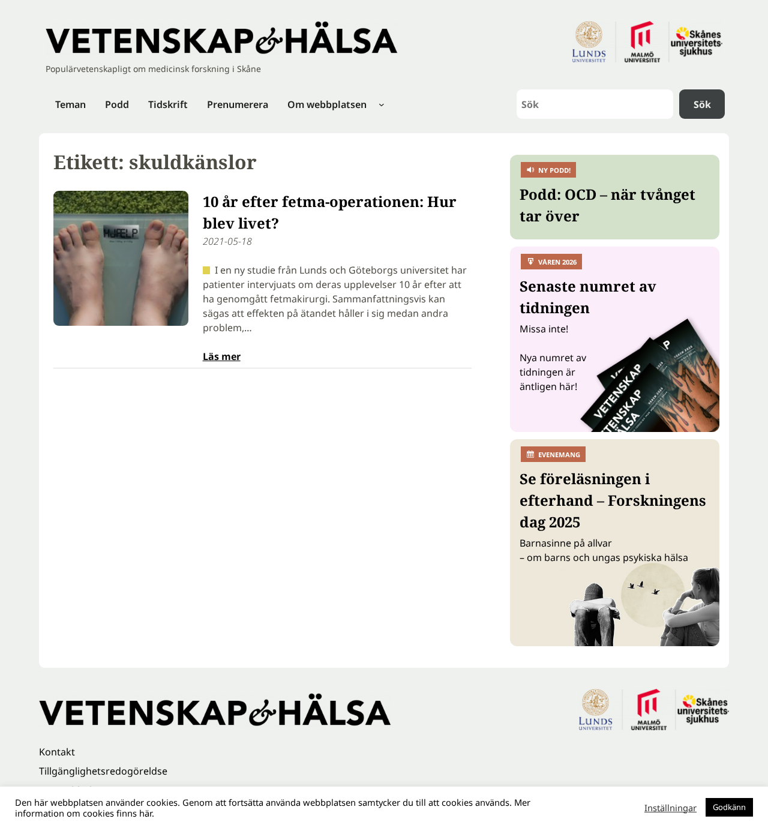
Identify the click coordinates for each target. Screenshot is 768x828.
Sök (702, 104)
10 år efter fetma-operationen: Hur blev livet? (330, 212)
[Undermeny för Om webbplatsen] (382, 104)
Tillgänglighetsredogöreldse (103, 771)
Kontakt (57, 751)
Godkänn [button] (729, 807)
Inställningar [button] (670, 807)
